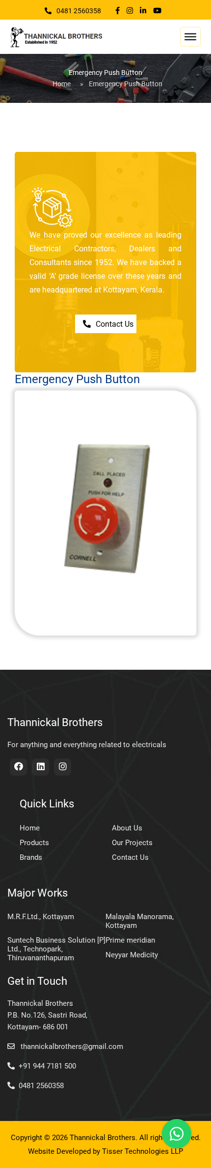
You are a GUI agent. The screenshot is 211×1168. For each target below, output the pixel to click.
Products (34, 842)
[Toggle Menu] (190, 36)
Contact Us (114, 324)
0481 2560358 (78, 11)
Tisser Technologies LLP (142, 1151)
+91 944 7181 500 (47, 1066)
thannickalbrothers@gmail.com (71, 1046)
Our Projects (132, 842)
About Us (127, 828)
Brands (31, 857)
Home (62, 84)
